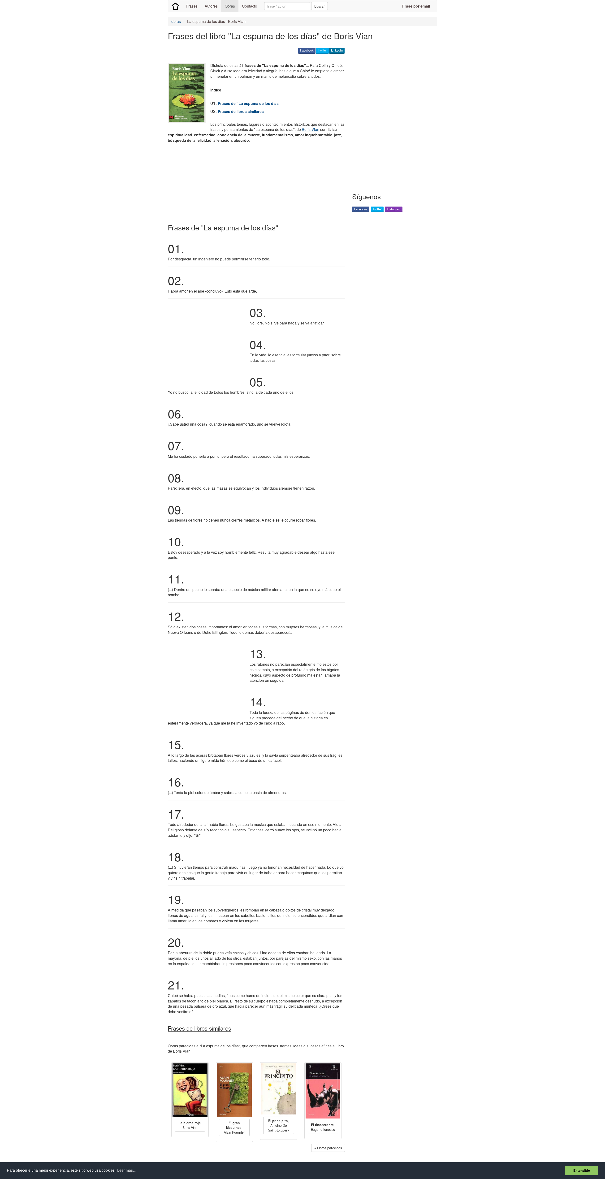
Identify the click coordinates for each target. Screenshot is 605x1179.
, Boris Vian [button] (190, 1125)
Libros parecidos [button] (329, 1147)
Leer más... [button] (126, 1170)
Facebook (307, 50)
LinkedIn (337, 50)
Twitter (322, 50)
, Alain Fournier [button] (234, 1127)
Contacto (249, 6)
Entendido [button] (581, 1170)
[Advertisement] (254, 182)
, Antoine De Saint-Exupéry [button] (278, 1125)
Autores (211, 6)
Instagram (394, 209)
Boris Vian (310, 129)
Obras (230, 6)
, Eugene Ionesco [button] (323, 1127)
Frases (192, 6)
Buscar (319, 6)
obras (176, 21)
